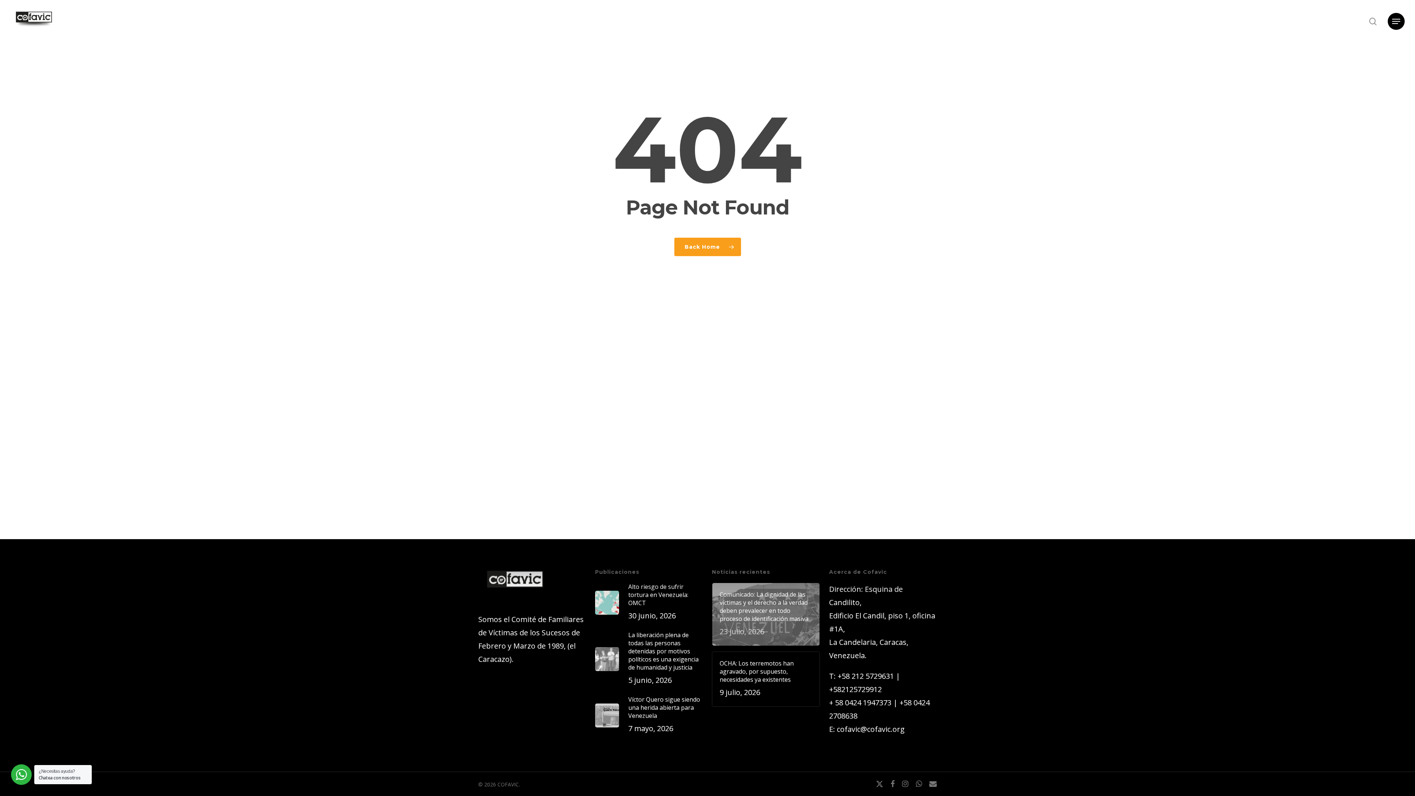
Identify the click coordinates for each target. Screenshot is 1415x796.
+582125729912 (855, 689)
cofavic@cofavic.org (871, 729)
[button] (1396, 21)
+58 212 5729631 (866, 676)
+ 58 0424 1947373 (860, 703)
